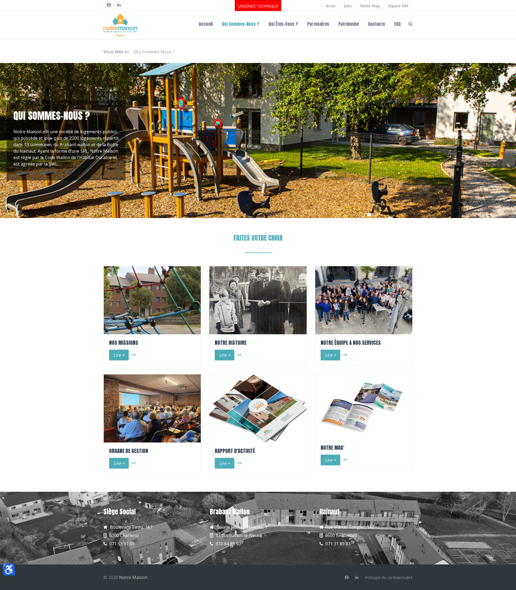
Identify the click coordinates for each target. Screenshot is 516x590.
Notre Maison (133, 577)
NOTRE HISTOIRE (230, 342)
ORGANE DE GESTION (128, 451)
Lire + (118, 355)
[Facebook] (108, 5)
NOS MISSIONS (123, 342)
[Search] (410, 23)
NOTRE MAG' (332, 447)
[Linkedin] (356, 578)
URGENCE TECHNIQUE (258, 6)
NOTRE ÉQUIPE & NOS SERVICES (351, 342)
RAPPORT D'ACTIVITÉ (235, 451)
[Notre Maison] (137, 25)
